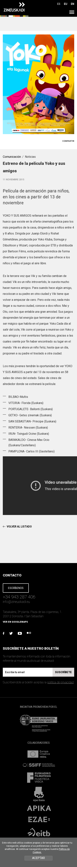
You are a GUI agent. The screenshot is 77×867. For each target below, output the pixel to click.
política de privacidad (60, 682)
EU (65, 3)
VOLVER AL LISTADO (19, 526)
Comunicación (12, 156)
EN (72, 3)
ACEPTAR (38, 858)
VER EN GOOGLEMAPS (15, 622)
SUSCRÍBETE (63, 672)
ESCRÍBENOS (16, 588)
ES (58, 3)
